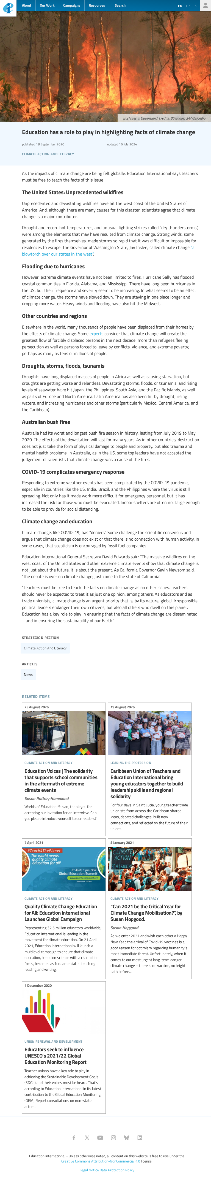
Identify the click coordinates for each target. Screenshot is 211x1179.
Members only (205, 5)
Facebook (74, 1137)
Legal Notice (89, 1169)
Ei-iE (8, 9)
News (28, 674)
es (195, 6)
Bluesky (126, 1137)
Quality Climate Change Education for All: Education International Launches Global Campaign (64, 907)
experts (96, 333)
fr (188, 6)
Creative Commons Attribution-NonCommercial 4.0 (100, 1161)
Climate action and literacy (45, 648)
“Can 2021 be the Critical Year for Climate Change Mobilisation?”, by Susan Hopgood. (149, 908)
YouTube (100, 1137)
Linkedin (140, 1137)
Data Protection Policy (117, 1169)
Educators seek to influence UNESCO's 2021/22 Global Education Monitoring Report (64, 1047)
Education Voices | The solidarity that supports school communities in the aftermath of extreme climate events (64, 763)
